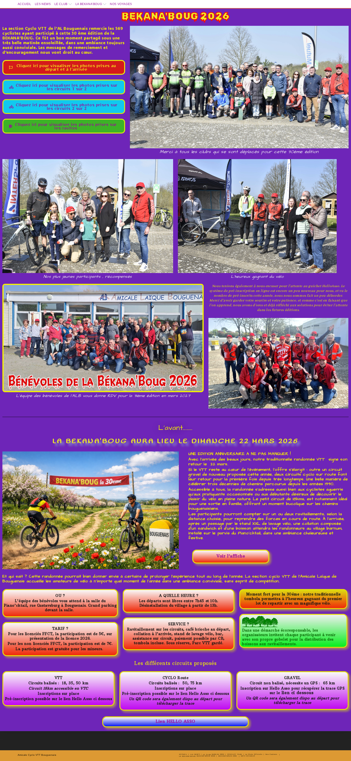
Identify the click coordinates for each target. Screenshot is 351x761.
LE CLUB (61, 4)
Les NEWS (43, 4)
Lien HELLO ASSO (175, 721)
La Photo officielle (253, 754)
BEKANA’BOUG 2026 (206, 756)
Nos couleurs (271, 754)
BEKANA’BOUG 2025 (227, 756)
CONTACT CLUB (234, 754)
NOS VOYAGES (121, 4)
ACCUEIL (24, 4)
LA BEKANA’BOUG (88, 4)
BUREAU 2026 (218, 754)
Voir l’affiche (231, 556)
